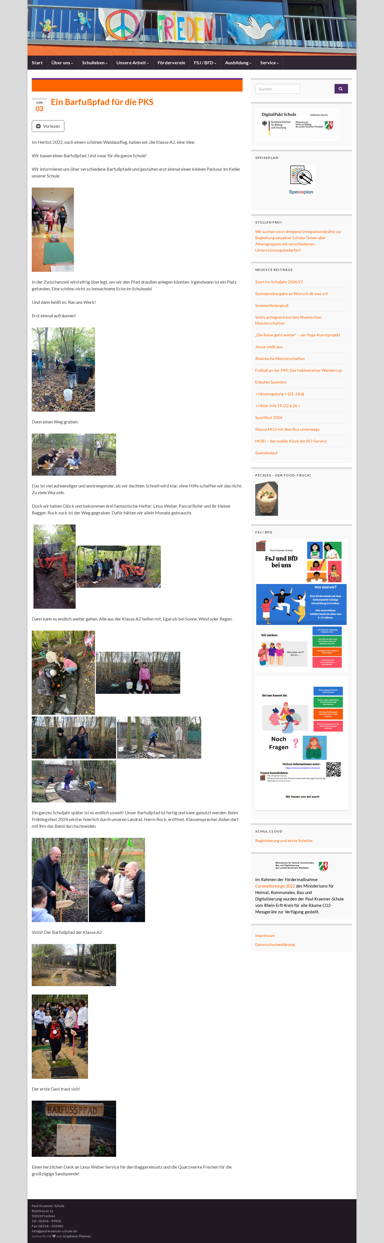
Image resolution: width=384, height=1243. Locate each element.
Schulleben (93, 62)
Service (268, 62)
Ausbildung (237, 62)
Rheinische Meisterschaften (280, 358)
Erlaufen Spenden (270, 382)
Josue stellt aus (269, 346)
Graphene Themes (77, 1236)
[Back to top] (371, 1230)
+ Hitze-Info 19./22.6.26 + (278, 405)
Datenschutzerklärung (275, 944)
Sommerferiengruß (271, 305)
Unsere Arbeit (131, 62)
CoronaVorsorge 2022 (275, 886)
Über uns (61, 62)
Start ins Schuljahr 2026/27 (279, 281)
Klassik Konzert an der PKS (65, 85)
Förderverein (171, 62)
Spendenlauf (266, 452)
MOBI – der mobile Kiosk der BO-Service (291, 441)
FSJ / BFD (204, 62)
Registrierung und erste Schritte (284, 840)
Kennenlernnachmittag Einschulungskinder (195, 85)
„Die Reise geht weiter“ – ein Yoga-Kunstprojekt (297, 334)
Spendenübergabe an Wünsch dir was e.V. (292, 293)
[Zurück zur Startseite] (192, 28)
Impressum (265, 935)
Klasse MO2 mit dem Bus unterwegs (287, 429)
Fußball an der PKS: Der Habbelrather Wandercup (298, 370)
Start (37, 62)
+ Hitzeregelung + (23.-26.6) (279, 393)
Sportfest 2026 (268, 417)
